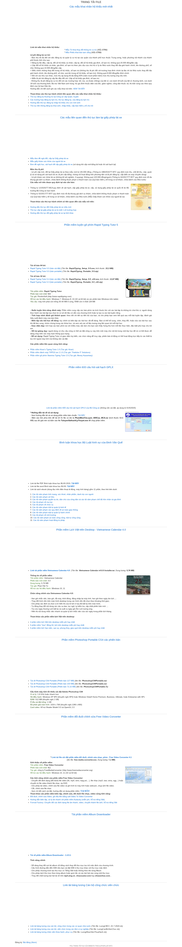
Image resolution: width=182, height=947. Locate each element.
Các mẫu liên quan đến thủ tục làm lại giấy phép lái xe (91, 117)
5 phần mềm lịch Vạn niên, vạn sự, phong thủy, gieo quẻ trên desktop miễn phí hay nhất (67, 628)
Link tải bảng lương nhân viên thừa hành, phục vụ (51, 932)
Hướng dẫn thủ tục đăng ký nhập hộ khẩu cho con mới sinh (55, 103)
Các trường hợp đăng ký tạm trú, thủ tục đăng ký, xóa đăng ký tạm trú (59, 100)
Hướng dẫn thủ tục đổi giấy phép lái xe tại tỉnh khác (52, 213)
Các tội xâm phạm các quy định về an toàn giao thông (55, 510)
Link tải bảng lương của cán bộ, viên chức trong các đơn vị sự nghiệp (59, 929)
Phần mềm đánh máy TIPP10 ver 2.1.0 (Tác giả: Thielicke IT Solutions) (60, 352)
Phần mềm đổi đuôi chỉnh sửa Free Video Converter (91, 716)
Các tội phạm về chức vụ (42, 505)
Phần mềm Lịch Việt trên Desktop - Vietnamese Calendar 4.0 (91, 529)
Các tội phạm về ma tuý (42, 502)
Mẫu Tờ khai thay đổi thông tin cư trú (81, 50)
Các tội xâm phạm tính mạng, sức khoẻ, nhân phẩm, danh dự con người (62, 494)
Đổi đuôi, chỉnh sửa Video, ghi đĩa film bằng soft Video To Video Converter (61, 796)
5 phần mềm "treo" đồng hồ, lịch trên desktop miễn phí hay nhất (57, 625)
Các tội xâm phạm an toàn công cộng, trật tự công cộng (56, 518)
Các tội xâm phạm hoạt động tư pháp (49, 520)
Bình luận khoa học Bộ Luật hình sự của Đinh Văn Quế (91, 442)
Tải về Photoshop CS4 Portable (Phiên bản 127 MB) (52, 681)
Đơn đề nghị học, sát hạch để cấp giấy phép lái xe (51, 164)
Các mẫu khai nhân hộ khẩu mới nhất (91, 6)
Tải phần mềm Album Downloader (91, 814)
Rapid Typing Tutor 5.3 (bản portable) (46, 282)
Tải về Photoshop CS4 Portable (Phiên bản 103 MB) (52, 684)
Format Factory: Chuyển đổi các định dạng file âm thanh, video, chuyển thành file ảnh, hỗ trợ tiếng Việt (73, 802)
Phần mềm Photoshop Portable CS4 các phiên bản (91, 639)
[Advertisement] (91, 27)
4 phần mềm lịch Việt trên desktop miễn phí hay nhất (52, 622)
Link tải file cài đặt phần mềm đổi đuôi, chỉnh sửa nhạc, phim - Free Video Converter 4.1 (92, 757)
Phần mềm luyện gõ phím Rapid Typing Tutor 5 (91, 224)
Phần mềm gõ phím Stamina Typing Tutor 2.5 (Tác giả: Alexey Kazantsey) (61, 355)
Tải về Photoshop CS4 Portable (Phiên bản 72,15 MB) (53, 687)
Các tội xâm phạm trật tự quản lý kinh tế (49, 507)
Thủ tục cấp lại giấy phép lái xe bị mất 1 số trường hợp (53, 210)
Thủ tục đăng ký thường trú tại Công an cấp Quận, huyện (54, 97)
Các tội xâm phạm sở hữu (43, 497)
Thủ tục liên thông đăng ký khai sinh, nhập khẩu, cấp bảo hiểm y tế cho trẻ (61, 106)
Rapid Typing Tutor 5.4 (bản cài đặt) (45, 279)
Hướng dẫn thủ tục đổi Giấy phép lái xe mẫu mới (50, 207)
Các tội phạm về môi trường (44, 515)
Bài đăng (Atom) (30, 942)
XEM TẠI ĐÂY (79, 89)
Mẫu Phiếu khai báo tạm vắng (78, 52)
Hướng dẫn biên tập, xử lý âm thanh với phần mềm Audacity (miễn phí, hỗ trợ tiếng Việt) (67, 799)
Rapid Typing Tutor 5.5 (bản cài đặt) (45, 268)
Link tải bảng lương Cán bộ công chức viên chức (91, 885)
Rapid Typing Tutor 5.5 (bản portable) (46, 271)
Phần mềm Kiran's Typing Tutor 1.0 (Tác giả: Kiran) (52, 349)
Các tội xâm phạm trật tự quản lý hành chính (51, 512)
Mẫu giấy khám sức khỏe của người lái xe (47, 161)
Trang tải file (91, 2)
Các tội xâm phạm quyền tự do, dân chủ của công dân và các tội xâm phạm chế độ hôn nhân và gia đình (76, 499)
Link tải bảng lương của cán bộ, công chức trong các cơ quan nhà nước (60, 926)
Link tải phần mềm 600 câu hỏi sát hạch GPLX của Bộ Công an (73, 408)
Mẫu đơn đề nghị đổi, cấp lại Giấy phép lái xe (49, 158)
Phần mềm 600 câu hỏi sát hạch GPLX (91, 367)
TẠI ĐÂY (81, 415)
